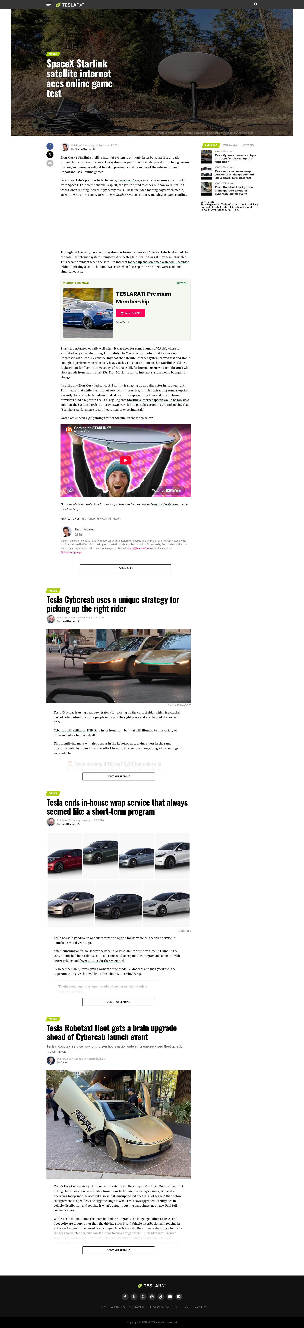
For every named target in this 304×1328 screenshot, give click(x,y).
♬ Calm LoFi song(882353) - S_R (220, 209)
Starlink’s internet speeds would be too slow (158, 400)
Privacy (200, 1307)
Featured (89, 519)
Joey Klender (68, 621)
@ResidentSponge (71, 552)
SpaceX (102, 519)
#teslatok (226, 207)
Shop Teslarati (77, 283)
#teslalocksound (242, 207)
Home (102, 1307)
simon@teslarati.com (139, 548)
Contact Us (137, 1307)
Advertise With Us (163, 1307)
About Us (118, 1307)
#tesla (215, 207)
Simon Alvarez (83, 148)
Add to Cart (133, 312)
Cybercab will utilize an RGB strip (77, 730)
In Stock (181, 283)
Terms (185, 1307)
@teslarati (207, 201)
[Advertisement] (126, 225)
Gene (64, 1062)
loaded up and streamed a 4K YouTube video (158, 262)
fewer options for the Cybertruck (102, 961)
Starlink (115, 519)
